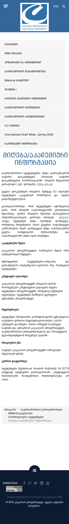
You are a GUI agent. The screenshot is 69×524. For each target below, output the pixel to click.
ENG (56, 6)
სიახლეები (11, 44)
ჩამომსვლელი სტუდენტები (26, 417)
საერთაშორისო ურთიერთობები (41, 409)
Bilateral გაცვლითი (17, 80)
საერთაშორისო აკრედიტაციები (24, 116)
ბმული (63, 217)
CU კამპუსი (12, 125)
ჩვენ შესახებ (13, 53)
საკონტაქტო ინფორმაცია (21, 143)
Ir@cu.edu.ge (45, 184)
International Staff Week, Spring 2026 (29, 134)
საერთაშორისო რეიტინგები (22, 107)
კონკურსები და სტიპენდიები (23, 62)
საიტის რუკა (10, 482)
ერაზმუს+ (11, 89)
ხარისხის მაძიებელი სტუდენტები (26, 98)
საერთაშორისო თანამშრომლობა (25, 71)
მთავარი (10, 409)
